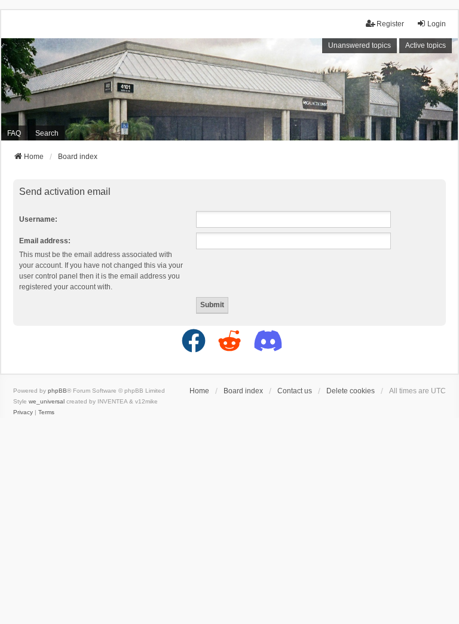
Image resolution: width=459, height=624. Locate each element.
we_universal (47, 401)
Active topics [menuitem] (425, 45)
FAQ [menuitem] (14, 133)
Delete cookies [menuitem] (350, 391)
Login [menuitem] (436, 24)
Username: (38, 219)
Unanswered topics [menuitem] (359, 45)
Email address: (45, 241)
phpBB (57, 390)
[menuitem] (23, 412)
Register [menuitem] (390, 24)
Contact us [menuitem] (294, 391)
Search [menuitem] (47, 133)
